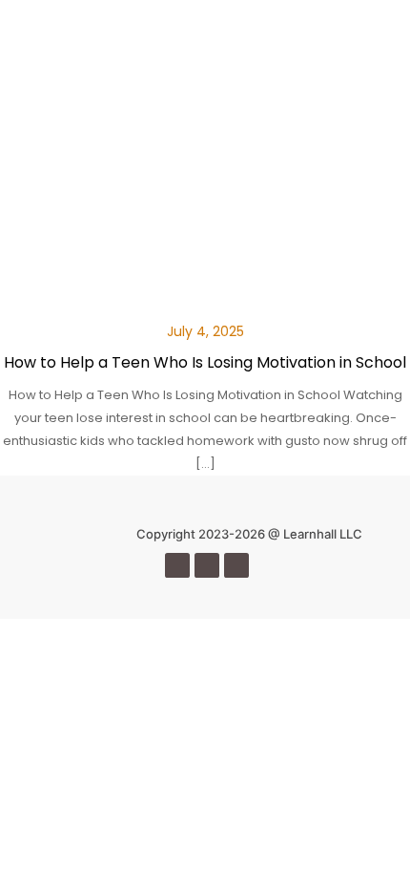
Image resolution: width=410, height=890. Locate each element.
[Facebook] (177, 565)
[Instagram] (236, 565)
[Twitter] (207, 565)
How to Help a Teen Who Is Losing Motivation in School (205, 362)
